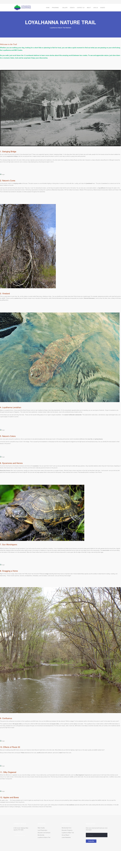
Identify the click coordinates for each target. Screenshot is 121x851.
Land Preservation (42, 830)
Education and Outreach (44, 832)
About (89, 7)
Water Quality (41, 828)
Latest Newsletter (66, 837)
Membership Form (66, 828)
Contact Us (80, 7)
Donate (102, 7)
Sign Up (105, 2)
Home (47, 7)
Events (72, 7)
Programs (55, 7)
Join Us (95, 7)
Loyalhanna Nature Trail (44, 837)
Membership (41, 835)
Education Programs (67, 830)
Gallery (64, 7)
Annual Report (65, 835)
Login (99, 2)
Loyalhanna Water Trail (68, 832)
